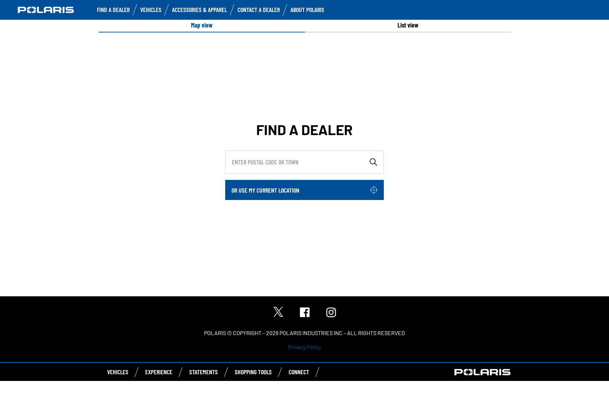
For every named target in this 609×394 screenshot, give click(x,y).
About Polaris (307, 9)
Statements (203, 372)
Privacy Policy (304, 347)
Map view (202, 25)
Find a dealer (113, 9)
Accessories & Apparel (199, 9)
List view (408, 25)
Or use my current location (265, 190)
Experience (158, 372)
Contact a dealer (259, 9)
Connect (299, 372)
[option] (202, 25)
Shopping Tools (253, 372)
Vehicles (150, 9)
